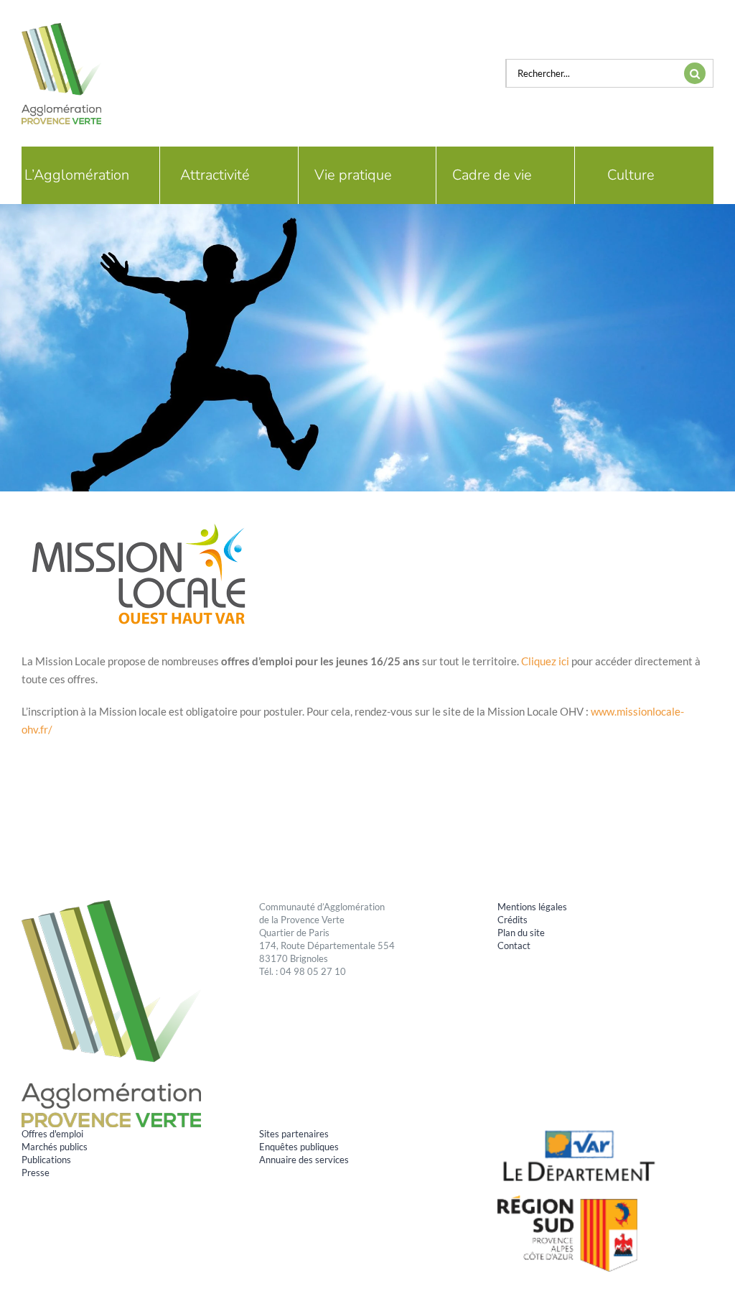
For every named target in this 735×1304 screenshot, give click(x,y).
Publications (46, 1159)
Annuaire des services (304, 1159)
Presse (36, 1172)
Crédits (512, 919)
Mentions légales (532, 906)
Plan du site (521, 932)
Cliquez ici (545, 661)
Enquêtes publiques (299, 1146)
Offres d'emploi (52, 1133)
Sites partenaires (294, 1133)
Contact (513, 945)
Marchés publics (55, 1146)
